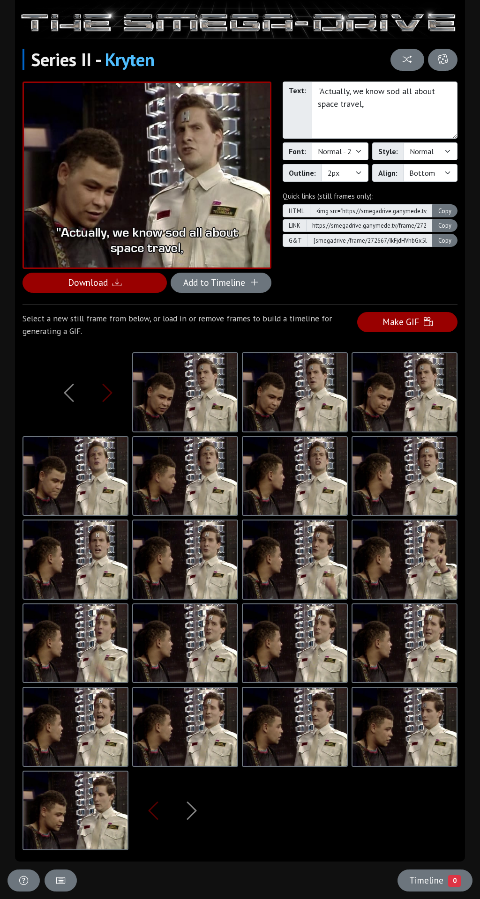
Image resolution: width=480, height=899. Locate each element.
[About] (24, 880)
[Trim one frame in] (107, 392)
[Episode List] (61, 880)
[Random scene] (407, 60)
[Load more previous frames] (68, 392)
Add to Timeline (216, 282)
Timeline (432, 880)
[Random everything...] (443, 60)
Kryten (130, 59)
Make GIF (403, 321)
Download (90, 282)
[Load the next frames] (191, 810)
